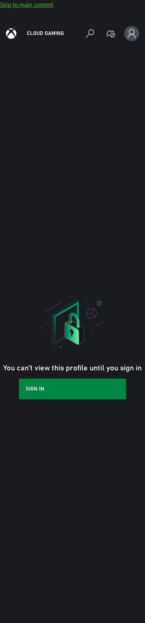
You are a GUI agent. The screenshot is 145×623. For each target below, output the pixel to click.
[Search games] (90, 33)
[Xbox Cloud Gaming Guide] (11, 33)
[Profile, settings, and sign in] (131, 33)
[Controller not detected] (110, 33)
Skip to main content (26, 4)
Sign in (35, 389)
